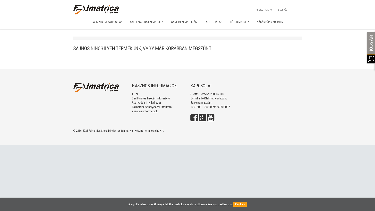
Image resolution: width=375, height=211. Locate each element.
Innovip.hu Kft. (156, 130)
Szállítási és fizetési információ (151, 98)
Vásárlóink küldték (270, 22)
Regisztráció (264, 9)
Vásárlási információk (145, 111)
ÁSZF (135, 94)
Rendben (240, 204)
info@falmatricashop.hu (213, 98)
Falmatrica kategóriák (107, 22)
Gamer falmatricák (184, 22)
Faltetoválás (213, 22)
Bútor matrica (239, 22)
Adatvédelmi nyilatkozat (146, 103)
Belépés (282, 9)
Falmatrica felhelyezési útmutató (152, 107)
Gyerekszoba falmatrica (146, 22)
